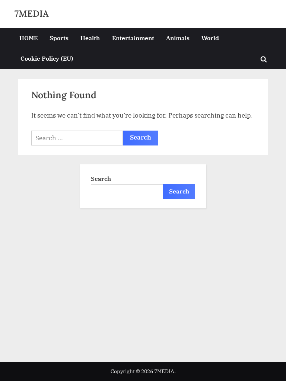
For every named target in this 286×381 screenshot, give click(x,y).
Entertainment (133, 38)
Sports (59, 38)
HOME (28, 38)
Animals (178, 38)
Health (90, 38)
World (210, 38)
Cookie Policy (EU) (46, 58)
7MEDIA (32, 13)
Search (101, 178)
